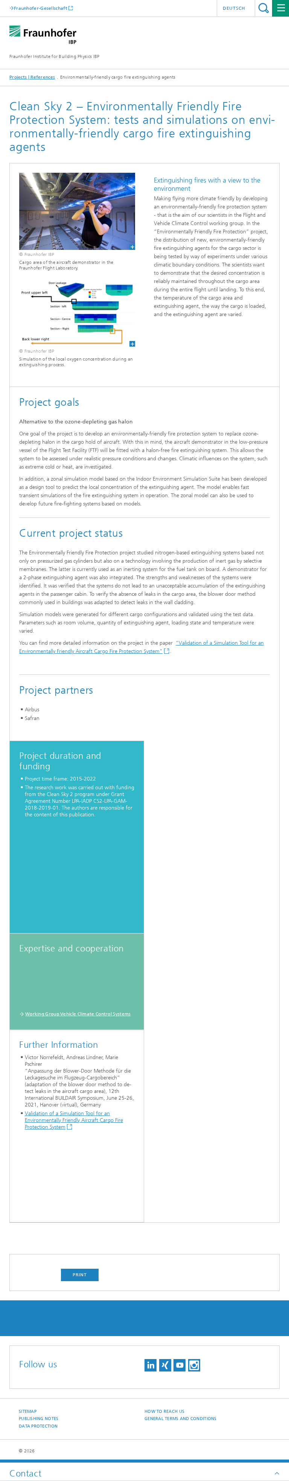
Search (263, 8)
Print (80, 1274)
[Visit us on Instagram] (194, 1365)
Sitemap (28, 1411)
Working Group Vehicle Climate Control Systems (78, 1014)
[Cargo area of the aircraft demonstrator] (72, 211)
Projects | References (32, 77)
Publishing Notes (38, 1418)
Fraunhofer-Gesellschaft (40, 8)
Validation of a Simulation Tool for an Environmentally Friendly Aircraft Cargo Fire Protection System (74, 1120)
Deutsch (234, 8)
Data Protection (38, 1426)
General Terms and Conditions (180, 1418)
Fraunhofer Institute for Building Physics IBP (54, 56)
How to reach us (164, 1411)
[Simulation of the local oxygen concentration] (72, 313)
